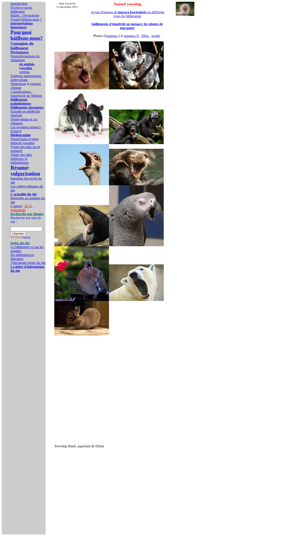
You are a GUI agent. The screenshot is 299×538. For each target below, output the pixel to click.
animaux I (113, 36)
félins (145, 36)
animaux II (131, 36)
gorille (155, 36)
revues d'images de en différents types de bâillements (127, 14)
